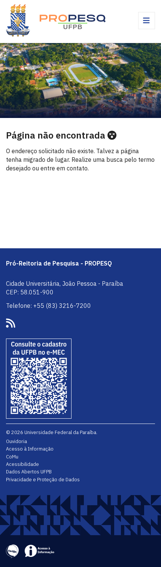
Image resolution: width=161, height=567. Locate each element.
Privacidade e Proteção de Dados (43, 479)
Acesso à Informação (30, 448)
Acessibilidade (22, 464)
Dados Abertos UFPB (29, 471)
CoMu (12, 456)
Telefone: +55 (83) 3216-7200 (48, 305)
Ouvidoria (16, 441)
